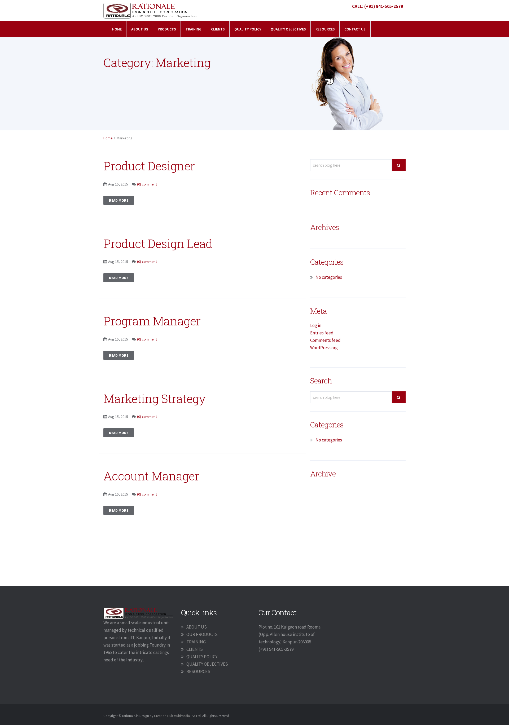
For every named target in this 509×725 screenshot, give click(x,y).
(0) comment (147, 184)
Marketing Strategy (154, 398)
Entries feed (322, 333)
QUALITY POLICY (247, 29)
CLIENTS (218, 29)
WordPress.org (324, 348)
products (167, 29)
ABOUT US (196, 627)
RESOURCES (325, 29)
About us (139, 29)
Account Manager (151, 476)
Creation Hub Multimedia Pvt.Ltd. (177, 716)
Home (117, 29)
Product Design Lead (157, 243)
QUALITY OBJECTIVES (288, 29)
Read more (118, 200)
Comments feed (325, 340)
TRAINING (193, 29)
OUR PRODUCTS (202, 634)
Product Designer (149, 166)
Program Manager (151, 321)
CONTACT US (355, 29)
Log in (315, 325)
